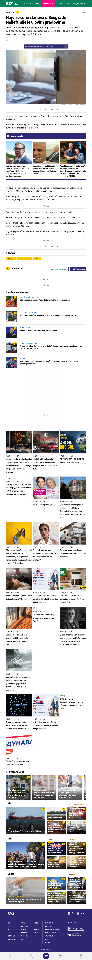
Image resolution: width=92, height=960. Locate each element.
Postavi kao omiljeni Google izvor (39, 46)
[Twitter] (73, 913)
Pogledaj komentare (59, 269)
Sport (10, 926)
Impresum (48, 926)
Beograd (11, 259)
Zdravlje (11, 936)
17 (15, 343)
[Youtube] (82, 913)
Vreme (36, 933)
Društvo (51, 859)
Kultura (23, 923)
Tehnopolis (24, 933)
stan (37, 259)
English (37, 929)
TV (35, 926)
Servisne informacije (16, 896)
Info (9, 923)
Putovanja (12, 939)
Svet (9, 828)
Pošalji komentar (78, 269)
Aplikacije (49, 936)
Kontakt (48, 942)
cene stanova (25, 259)
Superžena (24, 926)
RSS (46, 939)
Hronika (72, 874)
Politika (11, 858)
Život (10, 933)
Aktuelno (10, 12)
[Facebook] (69, 913)
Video (36, 923)
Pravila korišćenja (52, 929)
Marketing (49, 923)
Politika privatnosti (53, 933)
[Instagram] (78, 913)
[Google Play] (76, 928)
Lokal (22, 939)
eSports (23, 929)
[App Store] (76, 934)
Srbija (22, 358)
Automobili (24, 936)
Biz (9, 929)
